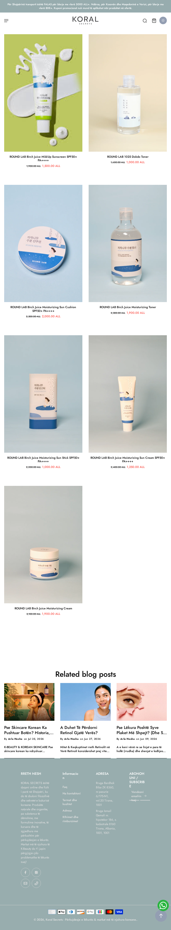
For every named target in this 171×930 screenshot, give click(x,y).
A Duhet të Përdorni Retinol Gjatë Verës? (79, 730)
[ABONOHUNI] (145, 796)
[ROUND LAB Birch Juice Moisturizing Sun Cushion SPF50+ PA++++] (43, 243)
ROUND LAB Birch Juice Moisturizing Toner (128, 307)
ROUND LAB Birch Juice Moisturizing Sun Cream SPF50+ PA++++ (128, 460)
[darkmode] (163, 20)
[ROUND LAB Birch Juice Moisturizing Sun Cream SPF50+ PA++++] (128, 394)
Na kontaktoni (72, 793)
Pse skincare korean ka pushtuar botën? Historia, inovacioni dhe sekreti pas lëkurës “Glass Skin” (28, 730)
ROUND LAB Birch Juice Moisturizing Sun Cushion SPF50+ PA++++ (43, 309)
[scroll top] (161, 916)
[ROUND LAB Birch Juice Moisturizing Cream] (43, 544)
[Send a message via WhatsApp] (163, 905)
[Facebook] (25, 872)
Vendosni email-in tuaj (137, 796)
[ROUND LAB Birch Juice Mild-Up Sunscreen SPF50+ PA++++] (43, 93)
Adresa (67, 811)
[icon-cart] (153, 20)
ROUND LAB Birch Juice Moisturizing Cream (43, 608)
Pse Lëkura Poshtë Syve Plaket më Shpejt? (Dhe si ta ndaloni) (140, 730)
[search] (144, 20)
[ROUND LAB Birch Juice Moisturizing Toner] (128, 243)
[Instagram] (36, 872)
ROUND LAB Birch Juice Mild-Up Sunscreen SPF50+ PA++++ (43, 159)
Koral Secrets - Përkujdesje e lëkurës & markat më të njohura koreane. (91, 919)
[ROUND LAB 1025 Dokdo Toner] (128, 93)
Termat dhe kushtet (70, 802)
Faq (65, 787)
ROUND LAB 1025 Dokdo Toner (127, 157)
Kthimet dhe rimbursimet (70, 819)
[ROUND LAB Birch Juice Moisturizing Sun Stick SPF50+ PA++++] (43, 394)
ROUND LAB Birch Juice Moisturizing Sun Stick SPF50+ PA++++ (43, 460)
